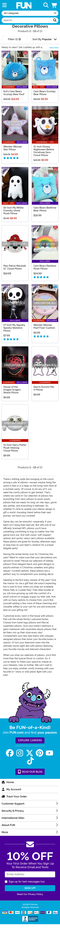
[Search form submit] (54, 20)
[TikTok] (30, 761)
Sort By (42, 39)
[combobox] (27, 20)
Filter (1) (13, 39)
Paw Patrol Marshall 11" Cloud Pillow (14, 267)
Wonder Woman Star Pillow (12, 148)
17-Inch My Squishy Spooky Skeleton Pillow (14, 328)
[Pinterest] (39, 753)
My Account (13, 789)
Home (10, 782)
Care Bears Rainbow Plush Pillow (44, 267)
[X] (29, 753)
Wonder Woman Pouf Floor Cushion (44, 326)
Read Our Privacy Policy (30, 894)
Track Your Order (16, 796)
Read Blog (32, 771)
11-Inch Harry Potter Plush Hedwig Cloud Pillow (14, 448)
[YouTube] (49, 753)
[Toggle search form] (45, 5)
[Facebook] (10, 753)
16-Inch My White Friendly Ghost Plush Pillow (13, 210)
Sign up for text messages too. (27, 881)
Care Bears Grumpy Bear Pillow (44, 93)
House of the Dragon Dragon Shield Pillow (12, 389)
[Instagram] (20, 753)
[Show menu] (4, 5)
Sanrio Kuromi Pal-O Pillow (44, 388)
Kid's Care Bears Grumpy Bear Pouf (13, 93)
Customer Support (13, 803)
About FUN (8, 825)
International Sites (13, 817)
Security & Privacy (13, 810)
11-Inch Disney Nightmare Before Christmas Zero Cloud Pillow (43, 151)
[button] (54, 5)
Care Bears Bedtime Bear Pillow (44, 209)
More (5, 832)
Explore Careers (30, 740)
